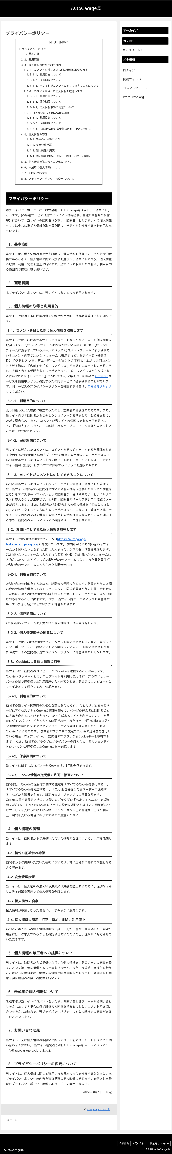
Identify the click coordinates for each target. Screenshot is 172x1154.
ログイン (129, 70)
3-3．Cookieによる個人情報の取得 (48, 113)
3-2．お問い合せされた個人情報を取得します (54, 91)
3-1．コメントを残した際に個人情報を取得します (57, 69)
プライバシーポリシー (35, 49)
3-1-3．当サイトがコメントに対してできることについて (64, 85)
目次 (53, 42)
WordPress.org (133, 97)
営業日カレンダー (159, 1143)
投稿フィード (132, 79)
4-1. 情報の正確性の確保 (45, 139)
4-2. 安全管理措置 (41, 144)
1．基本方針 (31, 53)
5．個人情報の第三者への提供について (48, 161)
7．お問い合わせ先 (35, 173)
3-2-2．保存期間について (45, 101)
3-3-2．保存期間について (45, 123)
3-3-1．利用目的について (45, 117)
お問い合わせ (139, 1143)
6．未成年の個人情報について (42, 167)
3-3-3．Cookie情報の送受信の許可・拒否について (60, 129)
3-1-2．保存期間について (45, 80)
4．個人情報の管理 (35, 134)
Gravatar (101, 376)
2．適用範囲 (31, 59)
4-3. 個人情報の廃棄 (42, 150)
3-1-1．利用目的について (45, 74)
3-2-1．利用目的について (45, 96)
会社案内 (124, 1143)
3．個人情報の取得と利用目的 (42, 65)
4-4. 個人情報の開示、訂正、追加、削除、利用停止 (61, 156)
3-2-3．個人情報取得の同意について (52, 107)
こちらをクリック (100, 386)
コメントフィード (135, 88)
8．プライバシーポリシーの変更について (49, 178)
